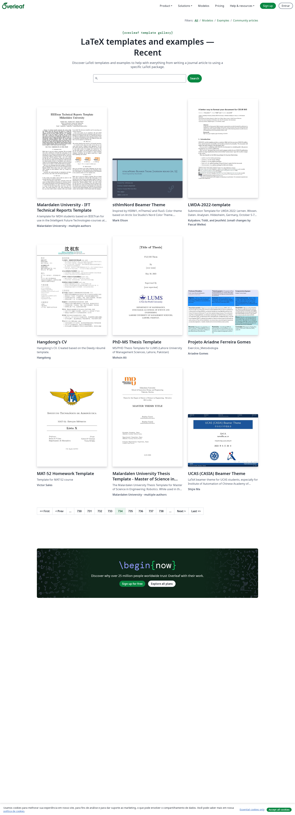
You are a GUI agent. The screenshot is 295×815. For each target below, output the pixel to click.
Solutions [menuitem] (184, 6)
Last (196, 511)
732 (99, 511)
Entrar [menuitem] (286, 6)
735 (130, 511)
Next (181, 511)
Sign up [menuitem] (268, 6)
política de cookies (13, 811)
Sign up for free (132, 584)
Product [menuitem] (165, 6)
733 (110, 511)
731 (89, 511)
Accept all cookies (279, 809)
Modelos (207, 20)
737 (151, 511)
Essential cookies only (252, 809)
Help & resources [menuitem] (241, 6)
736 (140, 511)
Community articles (245, 20)
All (196, 20)
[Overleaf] (13, 6)
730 (79, 511)
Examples (223, 20)
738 (161, 511)
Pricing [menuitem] (219, 6)
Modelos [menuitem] (203, 6)
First (45, 511)
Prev (59, 511)
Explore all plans (162, 584)
